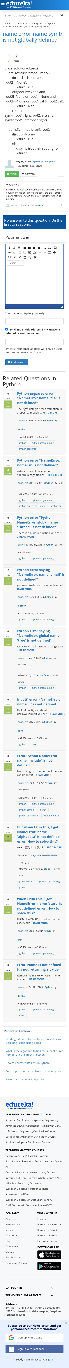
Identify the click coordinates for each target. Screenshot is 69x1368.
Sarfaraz (44, 675)
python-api (56, 506)
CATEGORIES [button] (14, 1287)
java (34, 744)
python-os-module (28, 815)
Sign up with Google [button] (29, 1337)
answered (23, 420)
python (22, 443)
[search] (61, 15)
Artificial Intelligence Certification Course (28, 1142)
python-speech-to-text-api (32, 506)
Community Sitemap (17, 1263)
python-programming (43, 443)
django (43, 809)
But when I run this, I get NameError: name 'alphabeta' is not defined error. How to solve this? (38, 834)
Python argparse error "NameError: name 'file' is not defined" (38, 398)
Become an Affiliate (47, 1230)
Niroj (21, 730)
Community (12, 1246)
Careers (41, 1219)
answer (13, 173)
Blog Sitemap (13, 1257)
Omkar (22, 429)
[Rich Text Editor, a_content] (34, 285)
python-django (26, 809)
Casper (22, 605)
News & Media (13, 1224)
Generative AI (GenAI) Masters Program (27, 1156)
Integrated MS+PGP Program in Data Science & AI (32, 1178)
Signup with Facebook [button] (30, 1349)
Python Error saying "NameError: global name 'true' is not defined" (38, 635)
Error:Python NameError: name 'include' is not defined (37, 760)
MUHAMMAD (52, 855)
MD (20, 939)
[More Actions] (61, 174)
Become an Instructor (49, 1224)
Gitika (40, 205)
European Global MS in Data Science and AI (29, 1199)
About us (10, 1219)
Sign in (50, 1359)
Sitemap (10, 1252)
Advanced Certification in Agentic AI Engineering (32, 1120)
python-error (25, 881)
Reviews (10, 1230)
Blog (8, 1241)
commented (16, 205)
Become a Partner (47, 1235)
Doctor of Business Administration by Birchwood (32, 1172)
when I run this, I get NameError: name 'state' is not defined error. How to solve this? (39, 906)
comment (30, 173)
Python (36, 161)
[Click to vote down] (9, 61)
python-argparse (27, 448)
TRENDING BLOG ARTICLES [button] (23, 1295)
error (21, 1015)
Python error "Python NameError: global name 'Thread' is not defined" (37, 522)
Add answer (18, 362)
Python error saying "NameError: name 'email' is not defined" (41, 574)
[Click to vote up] (9, 54)
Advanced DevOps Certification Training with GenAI (33, 1125)
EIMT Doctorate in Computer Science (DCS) (29, 1205)
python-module (51, 815)
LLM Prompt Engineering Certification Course (30, 1131)
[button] (9, 247)
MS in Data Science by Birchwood (24, 1183)
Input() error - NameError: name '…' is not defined (38, 701)
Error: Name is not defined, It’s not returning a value (39, 967)
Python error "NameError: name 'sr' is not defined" (38, 462)
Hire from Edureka (47, 1241)
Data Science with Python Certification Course (31, 1136)
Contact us (11, 1235)
